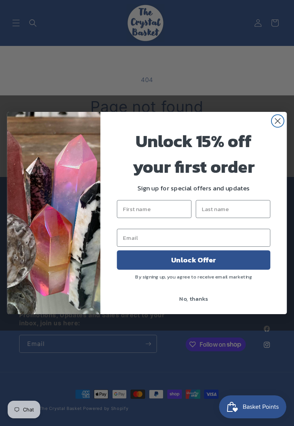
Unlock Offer (193, 260)
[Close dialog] (277, 121)
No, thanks (193, 298)
